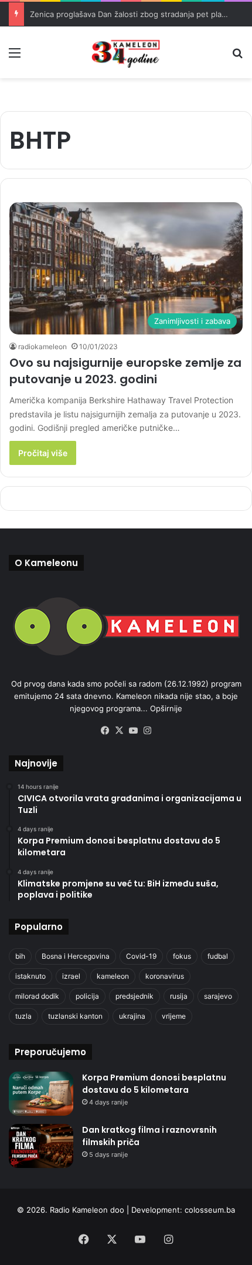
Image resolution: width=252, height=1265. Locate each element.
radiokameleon (42, 346)
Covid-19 (141, 956)
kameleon (113, 976)
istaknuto (30, 976)
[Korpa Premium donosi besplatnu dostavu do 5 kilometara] (41, 1094)
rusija (179, 996)
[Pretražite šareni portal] (237, 56)
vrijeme (174, 1016)
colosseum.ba (210, 1209)
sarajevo (218, 996)
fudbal (217, 956)
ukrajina (132, 1016)
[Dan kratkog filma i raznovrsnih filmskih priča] (41, 1146)
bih (20, 956)
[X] (119, 731)
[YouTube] (133, 731)
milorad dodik (37, 996)
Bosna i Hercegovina (76, 956)
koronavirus (164, 976)
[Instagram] (147, 731)
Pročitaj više (42, 453)
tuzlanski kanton (75, 1016)
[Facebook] (105, 731)
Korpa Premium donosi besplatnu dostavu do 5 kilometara (154, 1084)
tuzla (23, 1016)
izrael (71, 976)
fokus (182, 956)
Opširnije (166, 708)
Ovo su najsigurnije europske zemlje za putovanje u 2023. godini (125, 370)
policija (87, 996)
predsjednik (134, 996)
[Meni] (15, 56)
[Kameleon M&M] (126, 52)
